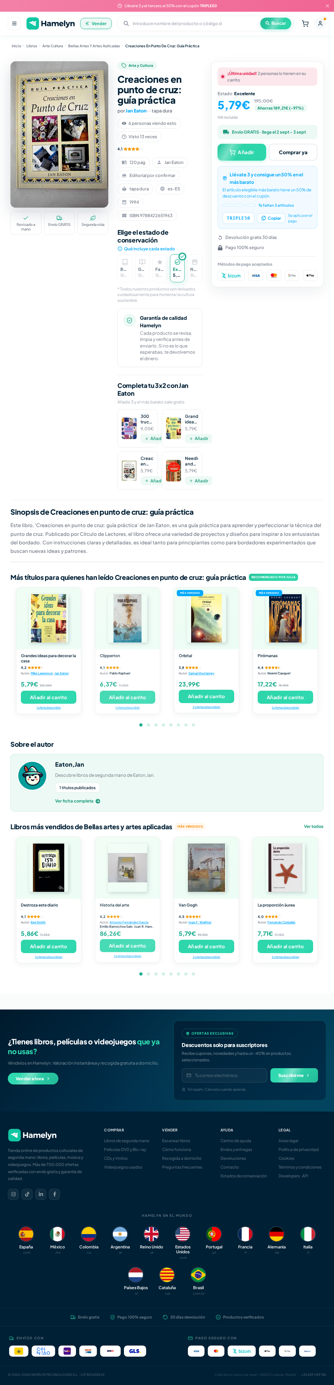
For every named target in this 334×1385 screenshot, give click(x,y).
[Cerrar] (327, 5)
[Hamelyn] (50, 23)
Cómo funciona (176, 1149)
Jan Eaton (136, 110)
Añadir (157, 438)
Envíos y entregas (236, 1149)
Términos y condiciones (300, 1167)
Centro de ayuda (235, 1140)
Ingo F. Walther (200, 922)
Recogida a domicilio (182, 1158)
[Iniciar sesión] (320, 23)
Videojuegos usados (123, 1167)
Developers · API (293, 1175)
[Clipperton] (127, 618)
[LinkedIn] (40, 1194)
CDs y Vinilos (116, 1158)
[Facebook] (54, 1194)
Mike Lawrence (42, 673)
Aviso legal (288, 1140)
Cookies (286, 1158)
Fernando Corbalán (281, 922)
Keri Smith (38, 922)
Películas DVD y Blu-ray (125, 1149)
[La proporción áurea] (285, 868)
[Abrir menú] (14, 23)
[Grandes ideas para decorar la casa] (48, 618)
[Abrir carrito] (305, 23)
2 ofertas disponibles (206, 707)
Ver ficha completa (74, 800)
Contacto (229, 1167)
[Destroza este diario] (48, 868)
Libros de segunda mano (126, 1140)
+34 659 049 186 (313, 1375)
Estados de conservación (243, 1175)
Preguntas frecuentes (182, 1167)
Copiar (274, 218)
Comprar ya (293, 152)
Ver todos (314, 826)
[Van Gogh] (206, 868)
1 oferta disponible (49, 707)
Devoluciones (233, 1158)
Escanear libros (176, 1140)
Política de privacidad (299, 1149)
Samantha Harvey (201, 673)
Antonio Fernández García (129, 922)
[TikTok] (27, 1194)
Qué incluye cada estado (149, 248)
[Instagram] (13, 1194)
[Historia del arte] (127, 868)
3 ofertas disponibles (48, 957)
